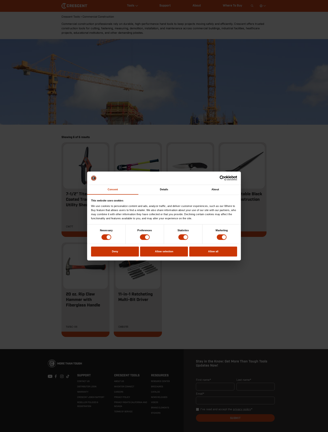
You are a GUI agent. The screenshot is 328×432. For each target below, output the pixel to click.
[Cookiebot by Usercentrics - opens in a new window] (222, 178)
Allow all (213, 251)
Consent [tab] (113, 189)
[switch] (145, 237)
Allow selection (164, 251)
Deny (115, 251)
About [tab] (215, 189)
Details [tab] (164, 189)
